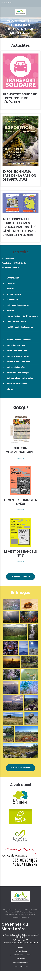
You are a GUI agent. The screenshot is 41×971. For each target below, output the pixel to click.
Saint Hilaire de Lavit (16, 345)
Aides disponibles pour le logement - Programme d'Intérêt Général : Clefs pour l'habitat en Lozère (20, 227)
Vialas (10, 389)
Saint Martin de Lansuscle (18, 362)
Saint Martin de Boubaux (18, 356)
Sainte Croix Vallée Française (20, 378)
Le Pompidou (12, 300)
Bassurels (10, 283)
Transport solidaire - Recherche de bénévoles (20, 98)
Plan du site (20, 959)
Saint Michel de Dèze (16, 367)
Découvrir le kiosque (20, 576)
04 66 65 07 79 (21, 940)
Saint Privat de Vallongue (18, 373)
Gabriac (10, 289)
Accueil (20, 947)
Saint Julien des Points (17, 351)
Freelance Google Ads (20, 917)
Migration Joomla (28, 914)
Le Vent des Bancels (20, 966)
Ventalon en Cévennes (17, 383)
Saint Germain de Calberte (19, 340)
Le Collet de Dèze (13, 294)
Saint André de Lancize (16, 321)
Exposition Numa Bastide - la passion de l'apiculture (19, 175)
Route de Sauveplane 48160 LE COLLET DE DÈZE (21, 936)
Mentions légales (20, 951)
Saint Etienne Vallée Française (19, 327)
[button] (20, 3)
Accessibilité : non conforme (20, 955)
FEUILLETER (20, 458)
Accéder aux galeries (20, 767)
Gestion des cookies (20, 962)
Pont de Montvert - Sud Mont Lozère (22, 316)
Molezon (10, 311)
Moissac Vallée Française (17, 305)
